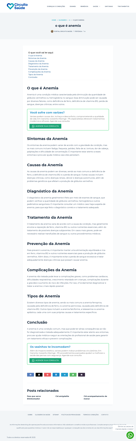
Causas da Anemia (36, 61)
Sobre (30, 414)
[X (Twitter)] (39, 375)
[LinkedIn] (56, 375)
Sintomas (109, 6)
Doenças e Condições (56, 6)
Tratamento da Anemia (38, 66)
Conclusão (32, 77)
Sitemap (56, 414)
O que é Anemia (35, 56)
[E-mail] (81, 375)
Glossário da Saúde (42, 414)
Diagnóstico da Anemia (38, 64)
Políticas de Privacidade (70, 414)
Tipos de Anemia (35, 75)
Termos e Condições (91, 414)
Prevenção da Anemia (37, 69)
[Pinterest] (47, 375)
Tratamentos (123, 6)
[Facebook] (30, 375)
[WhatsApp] (73, 375)
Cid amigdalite (62, 396)
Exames (73, 6)
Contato (104, 414)
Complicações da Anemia (39, 72)
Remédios (84, 6)
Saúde (95, 6)
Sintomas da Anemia (37, 58)
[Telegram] (64, 375)
